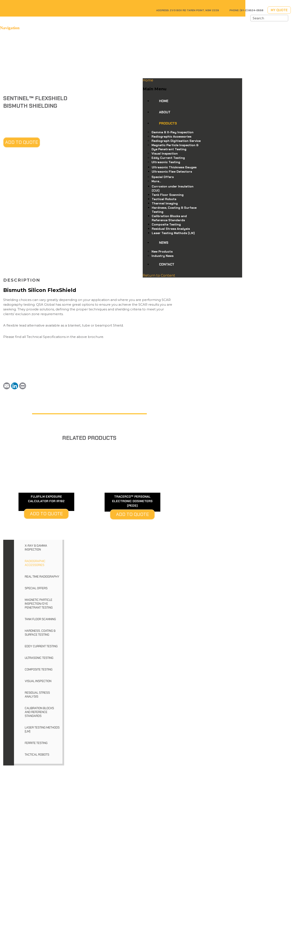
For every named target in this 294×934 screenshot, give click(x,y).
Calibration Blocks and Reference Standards (39, 712)
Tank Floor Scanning (40, 619)
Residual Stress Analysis (37, 694)
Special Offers (36, 588)
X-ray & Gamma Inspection (36, 547)
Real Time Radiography (42, 576)
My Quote (279, 10)
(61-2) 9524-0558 (251, 10)
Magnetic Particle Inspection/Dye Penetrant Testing (39, 603)
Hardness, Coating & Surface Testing (40, 632)
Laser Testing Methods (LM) (42, 729)
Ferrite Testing (36, 743)
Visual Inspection (38, 681)
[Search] (285, 18)
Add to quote (21, 142)
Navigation (10, 28)
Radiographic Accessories (35, 563)
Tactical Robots (37, 754)
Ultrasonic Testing (39, 658)
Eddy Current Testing (41, 646)
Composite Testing (39, 669)
